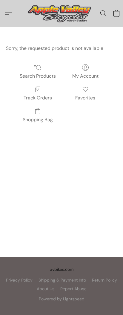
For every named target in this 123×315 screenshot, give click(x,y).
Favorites (85, 98)
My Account (85, 76)
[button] (61, 13)
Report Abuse (73, 288)
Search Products (38, 76)
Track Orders (38, 98)
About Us (45, 288)
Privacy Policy (19, 280)
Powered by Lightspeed (61, 299)
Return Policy (104, 280)
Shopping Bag (38, 119)
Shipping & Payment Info (62, 280)
